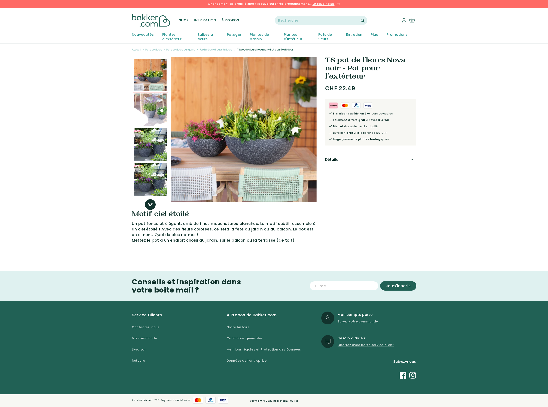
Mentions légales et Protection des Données (264, 349)
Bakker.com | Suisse (285, 401)
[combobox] (321, 20)
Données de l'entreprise (247, 360)
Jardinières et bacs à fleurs (216, 49)
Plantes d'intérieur (293, 37)
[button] (184, 20)
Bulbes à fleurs (205, 37)
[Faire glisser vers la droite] (150, 204)
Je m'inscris (398, 285)
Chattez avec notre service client (366, 345)
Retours (138, 360)
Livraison (139, 349)
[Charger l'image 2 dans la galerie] (150, 75)
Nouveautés (143, 35)
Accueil (136, 49)
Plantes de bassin (259, 37)
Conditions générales (245, 338)
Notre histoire (238, 327)
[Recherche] (362, 20)
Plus (374, 35)
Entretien (354, 35)
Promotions (397, 35)
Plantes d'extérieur (172, 37)
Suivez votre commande (358, 321)
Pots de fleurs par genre (180, 49)
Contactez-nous (145, 327)
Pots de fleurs (325, 37)
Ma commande (144, 338)
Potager (234, 35)
